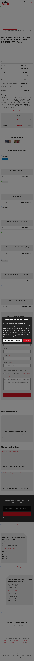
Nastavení (18, 340)
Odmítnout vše (8, 340)
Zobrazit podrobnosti (14, 336)
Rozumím (26, 340)
